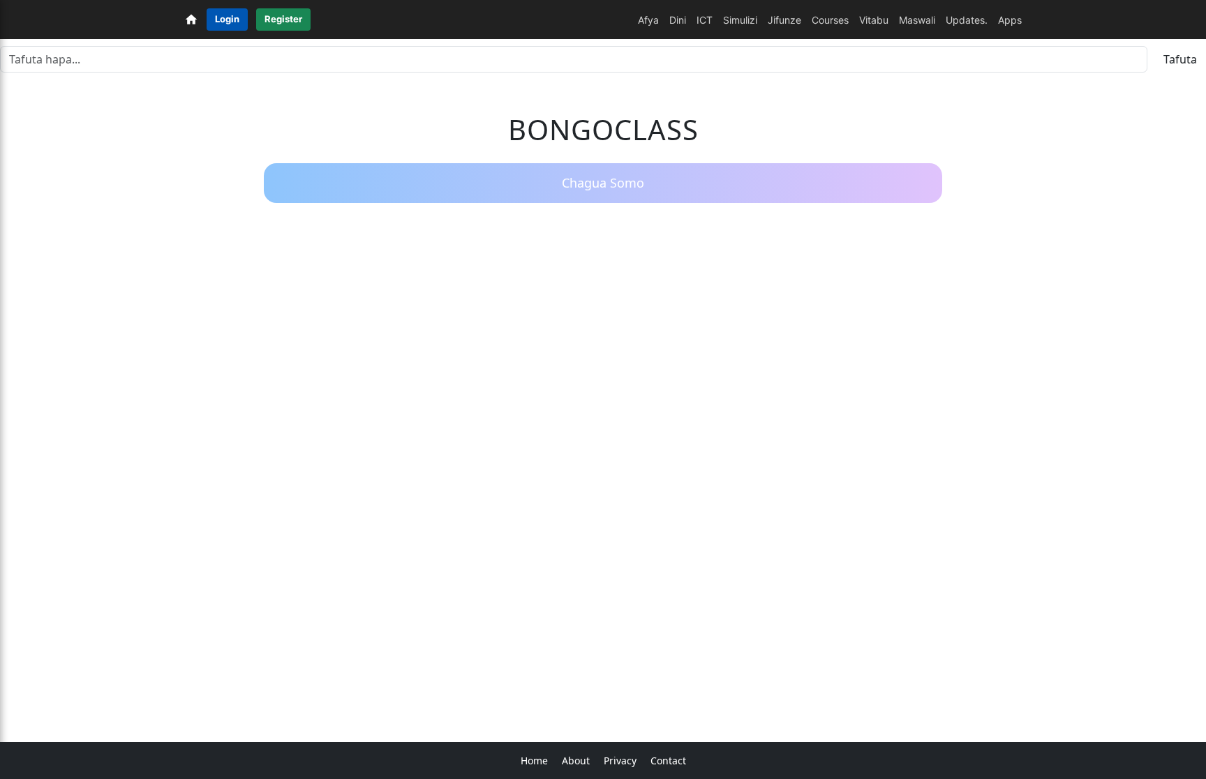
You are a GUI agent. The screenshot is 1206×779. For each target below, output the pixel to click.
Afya (648, 20)
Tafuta (1180, 59)
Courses (830, 20)
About (576, 760)
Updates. (967, 20)
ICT (705, 20)
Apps (1010, 20)
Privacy (620, 760)
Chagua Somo (603, 182)
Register (283, 18)
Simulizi (740, 20)
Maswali (917, 20)
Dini (677, 20)
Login (227, 18)
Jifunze (784, 20)
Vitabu (873, 20)
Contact (668, 760)
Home (534, 760)
